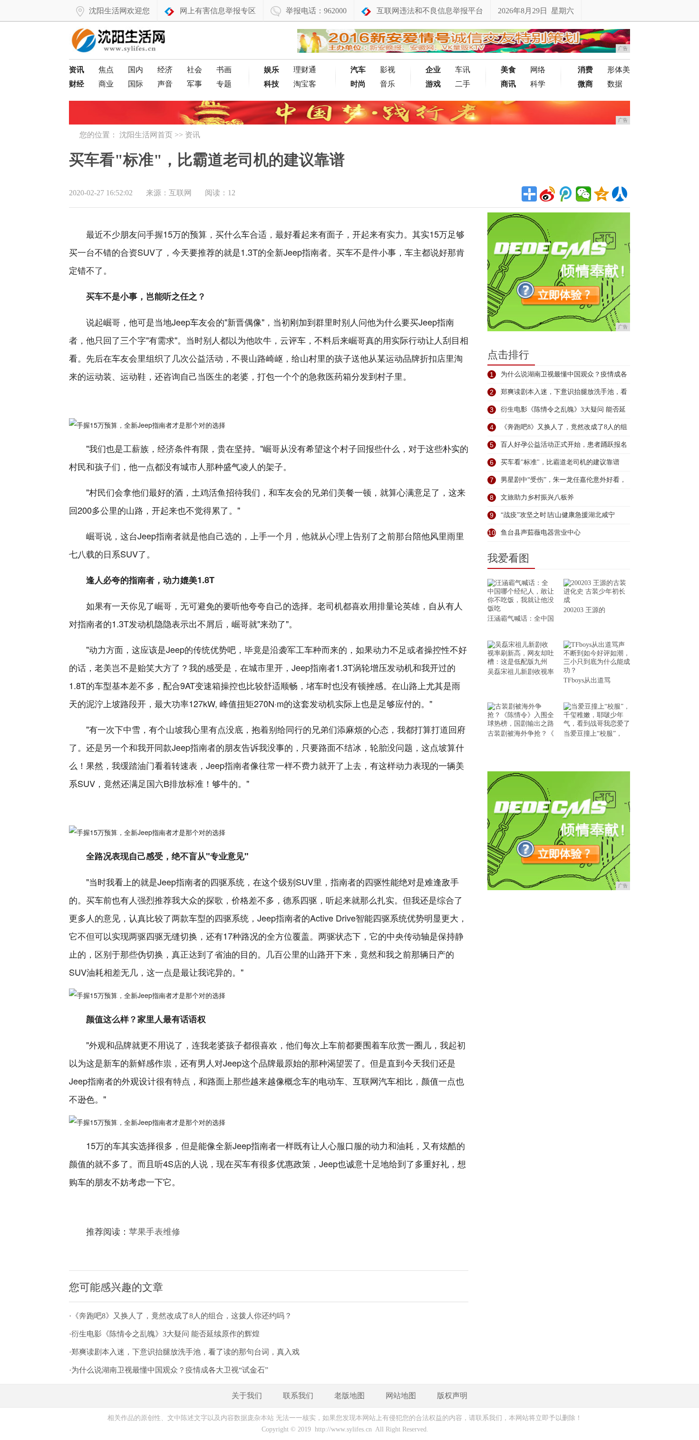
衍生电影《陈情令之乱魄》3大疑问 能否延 (563, 409)
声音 (165, 84)
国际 (135, 84)
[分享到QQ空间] (601, 194)
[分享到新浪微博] (547, 194)
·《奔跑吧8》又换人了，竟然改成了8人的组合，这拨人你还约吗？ (180, 1316)
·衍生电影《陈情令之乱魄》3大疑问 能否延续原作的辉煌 (164, 1334)
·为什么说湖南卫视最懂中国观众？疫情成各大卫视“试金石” (168, 1370)
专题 (224, 84)
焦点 (106, 70)
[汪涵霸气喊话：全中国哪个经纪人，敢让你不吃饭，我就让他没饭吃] (520, 596)
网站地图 (401, 1396)
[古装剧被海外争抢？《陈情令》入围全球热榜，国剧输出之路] (520, 716)
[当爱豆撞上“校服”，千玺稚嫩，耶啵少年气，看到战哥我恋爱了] (596, 716)
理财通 (304, 70)
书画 (224, 70)
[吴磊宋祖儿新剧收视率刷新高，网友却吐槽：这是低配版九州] (520, 654)
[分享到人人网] (619, 194)
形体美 (618, 70)
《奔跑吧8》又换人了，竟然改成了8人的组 (564, 427)
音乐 (387, 84)
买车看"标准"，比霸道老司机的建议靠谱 (560, 462)
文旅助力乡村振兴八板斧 (537, 497)
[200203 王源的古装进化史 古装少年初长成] (596, 592)
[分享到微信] (583, 194)
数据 (614, 84)
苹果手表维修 (154, 1232)
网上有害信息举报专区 (218, 11)
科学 (537, 84)
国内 (135, 70)
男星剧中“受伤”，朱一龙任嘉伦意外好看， (563, 479)
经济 (165, 70)
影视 (387, 70)
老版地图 (349, 1396)
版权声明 (452, 1396)
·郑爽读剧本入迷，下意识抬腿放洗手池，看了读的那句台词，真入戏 (184, 1352)
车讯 (462, 70)
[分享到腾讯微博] (565, 194)
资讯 (192, 135)
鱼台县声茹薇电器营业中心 (541, 532)
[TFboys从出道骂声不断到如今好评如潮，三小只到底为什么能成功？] (596, 658)
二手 (462, 84)
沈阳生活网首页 (146, 135)
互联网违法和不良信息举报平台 (430, 11)
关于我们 (247, 1396)
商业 (106, 84)
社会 (194, 70)
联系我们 (298, 1396)
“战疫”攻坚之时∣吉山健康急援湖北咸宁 (558, 514)
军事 (194, 84)
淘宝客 (304, 84)
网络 (537, 70)
